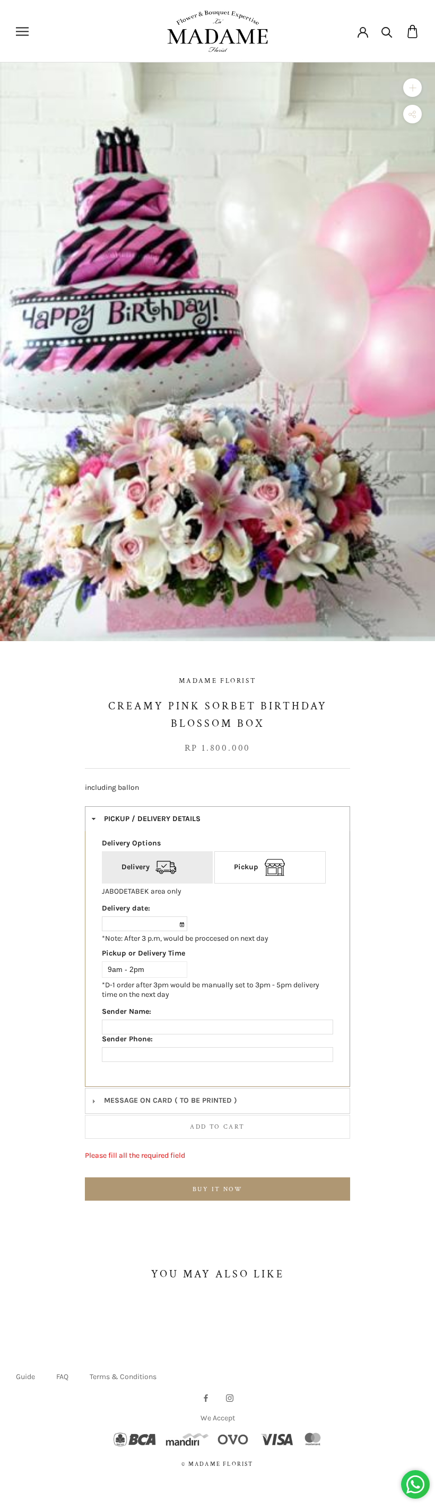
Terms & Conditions (123, 1376)
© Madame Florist (217, 1464)
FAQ (62, 1376)
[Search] (387, 31)
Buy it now (217, 1189)
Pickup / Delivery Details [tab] (152, 818)
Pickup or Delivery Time (143, 953)
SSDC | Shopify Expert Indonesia (232, 1475)
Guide (25, 1376)
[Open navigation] (22, 31)
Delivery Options (131, 843)
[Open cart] (412, 31)
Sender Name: (126, 1011)
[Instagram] (229, 1397)
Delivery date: (126, 908)
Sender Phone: (127, 1038)
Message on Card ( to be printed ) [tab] (170, 1100)
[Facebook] (206, 1397)
